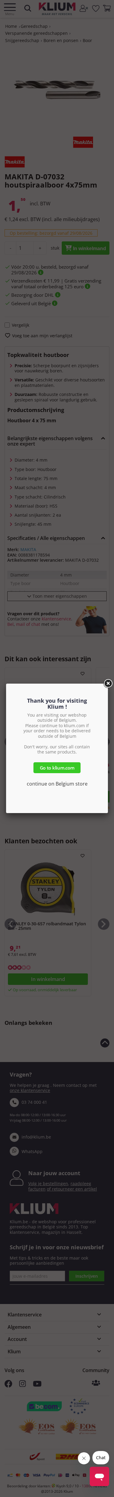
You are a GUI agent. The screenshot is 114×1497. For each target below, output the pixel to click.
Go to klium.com (57, 768)
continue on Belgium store (57, 783)
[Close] (107, 683)
